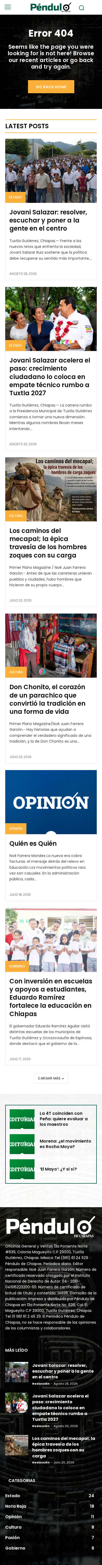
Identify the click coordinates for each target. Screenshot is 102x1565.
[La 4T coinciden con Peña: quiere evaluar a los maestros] (22, 1119)
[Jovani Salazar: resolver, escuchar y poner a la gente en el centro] (51, 171)
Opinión (15, 828)
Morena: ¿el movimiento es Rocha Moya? (65, 1144)
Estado (15, 197)
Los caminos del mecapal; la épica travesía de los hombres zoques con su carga (48, 543)
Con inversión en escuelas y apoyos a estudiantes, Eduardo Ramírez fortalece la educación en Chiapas (50, 997)
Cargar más (49, 1078)
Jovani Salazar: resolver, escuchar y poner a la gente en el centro (48, 220)
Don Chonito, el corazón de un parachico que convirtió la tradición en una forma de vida (47, 699)
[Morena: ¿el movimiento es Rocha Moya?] (22, 1144)
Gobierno (17, 966)
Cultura (16, 516)
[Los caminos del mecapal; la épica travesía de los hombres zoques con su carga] (51, 489)
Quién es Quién (33, 843)
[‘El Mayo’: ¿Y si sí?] (22, 1169)
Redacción (41, 1384)
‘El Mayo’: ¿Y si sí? (58, 1169)
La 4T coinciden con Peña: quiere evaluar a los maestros (64, 1118)
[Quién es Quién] (51, 802)
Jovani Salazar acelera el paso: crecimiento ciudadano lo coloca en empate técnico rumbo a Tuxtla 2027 (49, 376)
